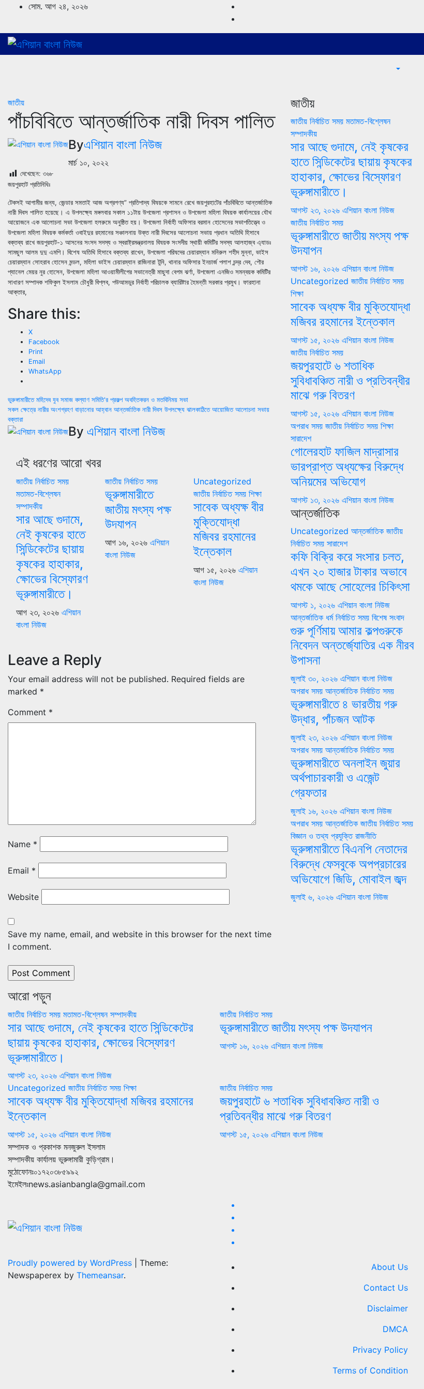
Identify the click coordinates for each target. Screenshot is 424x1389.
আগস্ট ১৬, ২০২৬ (316, 268)
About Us (389, 1267)
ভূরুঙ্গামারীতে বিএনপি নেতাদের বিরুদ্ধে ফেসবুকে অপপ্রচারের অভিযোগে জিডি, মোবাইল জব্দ (349, 863)
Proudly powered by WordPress (71, 1263)
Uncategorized (222, 481)
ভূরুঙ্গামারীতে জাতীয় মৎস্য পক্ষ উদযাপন (138, 509)
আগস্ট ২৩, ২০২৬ (316, 210)
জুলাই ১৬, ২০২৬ (315, 811)
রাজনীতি (365, 836)
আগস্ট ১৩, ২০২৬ (316, 500)
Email (22, 870)
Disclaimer (387, 1308)
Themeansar (100, 1275)
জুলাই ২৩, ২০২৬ (315, 737)
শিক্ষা (255, 494)
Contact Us (386, 1287)
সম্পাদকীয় (29, 506)
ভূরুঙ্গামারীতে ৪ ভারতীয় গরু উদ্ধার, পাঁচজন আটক (344, 712)
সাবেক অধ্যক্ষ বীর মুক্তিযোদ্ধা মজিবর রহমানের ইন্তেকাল (228, 529)
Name (22, 844)
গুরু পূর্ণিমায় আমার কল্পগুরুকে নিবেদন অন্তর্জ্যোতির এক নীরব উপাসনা (352, 645)
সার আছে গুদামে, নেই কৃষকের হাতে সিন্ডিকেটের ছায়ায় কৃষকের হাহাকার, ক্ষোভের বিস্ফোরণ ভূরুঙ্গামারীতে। (52, 556)
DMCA (395, 1329)
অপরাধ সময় (308, 426)
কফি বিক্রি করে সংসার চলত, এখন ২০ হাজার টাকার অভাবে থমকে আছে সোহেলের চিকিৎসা (350, 571)
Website (23, 897)
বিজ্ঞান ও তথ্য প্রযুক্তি (323, 836)
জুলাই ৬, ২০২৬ (313, 897)
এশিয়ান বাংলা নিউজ (123, 144)
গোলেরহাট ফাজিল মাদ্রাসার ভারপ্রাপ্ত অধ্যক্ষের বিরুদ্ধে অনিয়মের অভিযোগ (347, 466)
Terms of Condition (370, 1370)
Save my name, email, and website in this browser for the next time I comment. (139, 940)
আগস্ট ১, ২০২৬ (314, 605)
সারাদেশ (301, 438)
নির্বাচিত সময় (52, 481)
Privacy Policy (380, 1349)
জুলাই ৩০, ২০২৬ (315, 678)
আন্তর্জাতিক (368, 531)
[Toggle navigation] (409, 84)
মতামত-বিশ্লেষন (38, 494)
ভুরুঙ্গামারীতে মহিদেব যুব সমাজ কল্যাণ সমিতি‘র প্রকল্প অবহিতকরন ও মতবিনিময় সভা (98, 400)
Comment (30, 712)
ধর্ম (331, 617)
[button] (397, 69)
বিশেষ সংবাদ (388, 617)
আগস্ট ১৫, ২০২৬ (316, 340)
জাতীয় (16, 102)
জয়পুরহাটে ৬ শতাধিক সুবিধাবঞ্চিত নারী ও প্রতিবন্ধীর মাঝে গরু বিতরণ (350, 380)
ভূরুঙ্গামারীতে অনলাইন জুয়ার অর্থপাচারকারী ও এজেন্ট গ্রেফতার (345, 778)
